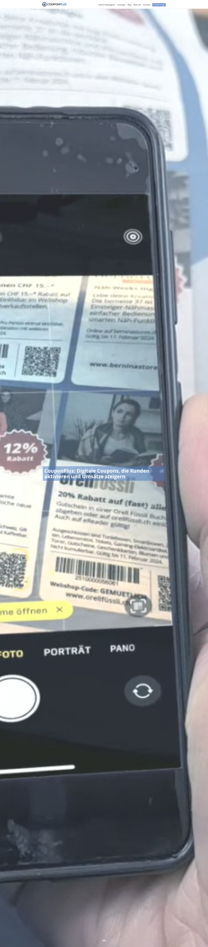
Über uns (137, 5)
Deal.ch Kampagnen (107, 5)
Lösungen (121, 5)
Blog (129, 5)
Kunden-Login (159, 5)
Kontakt (146, 5)
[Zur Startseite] (54, 4)
